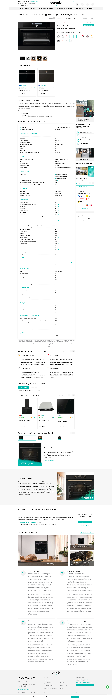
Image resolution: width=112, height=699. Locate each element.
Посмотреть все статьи (85, 186)
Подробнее (85, 208)
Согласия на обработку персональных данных (56, 697)
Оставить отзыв (23, 387)
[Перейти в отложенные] (77, 4)
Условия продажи (48, 685)
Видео (61, 688)
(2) (34, 417)
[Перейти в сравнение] (82, 4)
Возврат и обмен (63, 685)
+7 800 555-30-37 (23, 5)
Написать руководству (85, 685)
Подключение (47, 683)
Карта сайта (78, 692)
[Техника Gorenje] (56, 3)
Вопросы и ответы (64, 683)
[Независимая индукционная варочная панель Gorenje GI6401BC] (65, 406)
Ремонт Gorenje (63, 686)
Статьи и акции (76, 1)
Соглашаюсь (75, 697)
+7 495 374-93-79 (23, 3)
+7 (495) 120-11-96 (85, 218)
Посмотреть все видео (87, 532)
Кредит (46, 686)
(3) (34, 87)
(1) (53, 87)
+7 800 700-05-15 (34, 1)
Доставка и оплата (48, 682)
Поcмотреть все (85, 525)
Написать (85, 223)
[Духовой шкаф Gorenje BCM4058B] (46, 76)
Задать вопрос (85, 521)
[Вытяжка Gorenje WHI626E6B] (27, 406)
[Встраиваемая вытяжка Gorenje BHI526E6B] (46, 406)
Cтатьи (61, 680)
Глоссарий (62, 682)
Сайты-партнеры (63, 690)
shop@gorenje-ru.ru (82, 679)
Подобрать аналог (88, 25)
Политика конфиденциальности (50, 692)
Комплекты (79, 8)
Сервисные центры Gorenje (50, 688)
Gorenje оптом (47, 680)
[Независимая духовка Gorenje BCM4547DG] (27, 76)
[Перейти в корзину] (87, 4)
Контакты (46, 690)
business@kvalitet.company (84, 682)
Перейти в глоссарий (49, 460)
